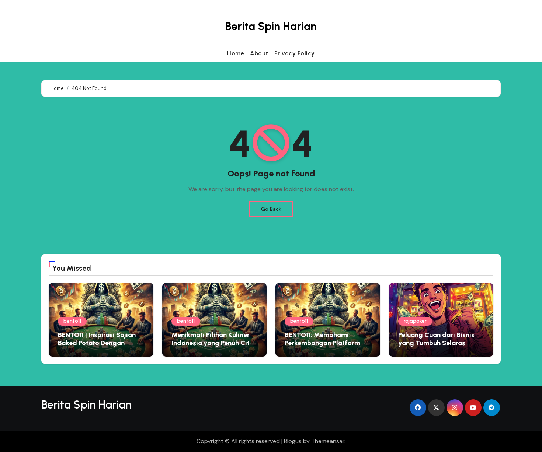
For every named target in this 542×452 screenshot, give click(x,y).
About (259, 53)
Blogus (293, 441)
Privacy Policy (294, 53)
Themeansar (327, 441)
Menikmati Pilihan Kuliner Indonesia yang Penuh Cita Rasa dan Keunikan (212, 343)
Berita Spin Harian (271, 26)
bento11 (72, 321)
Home (235, 53)
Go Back (271, 209)
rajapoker (415, 321)
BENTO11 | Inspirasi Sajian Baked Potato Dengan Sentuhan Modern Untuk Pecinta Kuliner (97, 347)
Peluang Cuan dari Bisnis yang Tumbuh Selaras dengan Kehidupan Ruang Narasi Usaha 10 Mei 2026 (438, 347)
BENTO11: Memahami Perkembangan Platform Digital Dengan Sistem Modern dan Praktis (322, 347)
